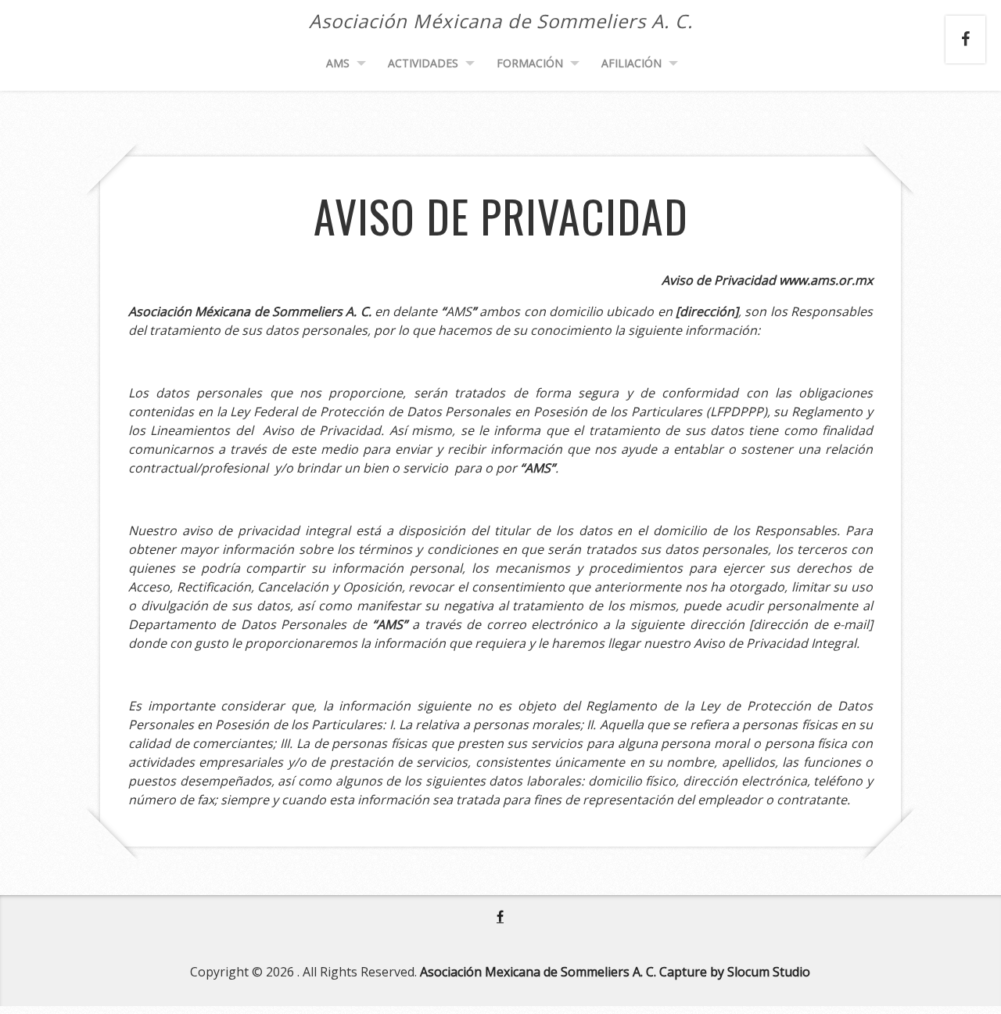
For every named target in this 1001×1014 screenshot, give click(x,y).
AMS (338, 63)
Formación (530, 63)
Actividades (423, 63)
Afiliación (631, 63)
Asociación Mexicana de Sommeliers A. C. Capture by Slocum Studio (615, 971)
